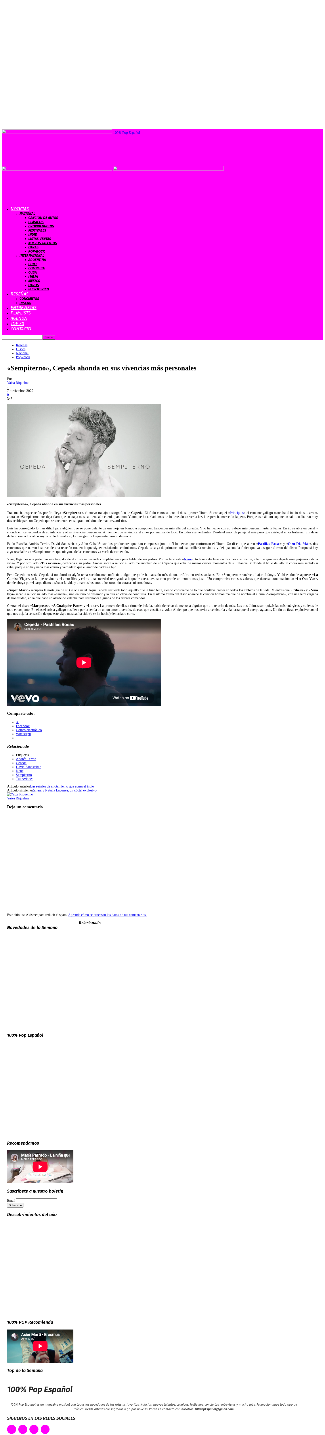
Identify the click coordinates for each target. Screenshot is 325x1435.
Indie (32, 234)
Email (11, 1200)
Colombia (36, 268)
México (34, 281)
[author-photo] (20, 794)
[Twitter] (22, 1429)
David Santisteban (28, 767)
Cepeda (21, 763)
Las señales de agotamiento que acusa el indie (62, 786)
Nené (19, 771)
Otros (33, 285)
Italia (33, 276)
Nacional (27, 213)
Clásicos (36, 222)
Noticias (20, 208)
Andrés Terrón (26, 759)
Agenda (19, 318)
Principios (237, 513)
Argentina (37, 260)
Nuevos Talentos (42, 243)
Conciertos (29, 299)
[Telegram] (45, 1429)
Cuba (32, 272)
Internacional (31, 255)
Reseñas (20, 294)
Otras (33, 247)
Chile (32, 264)
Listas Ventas (39, 239)
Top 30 (17, 323)
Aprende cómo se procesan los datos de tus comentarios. (107, 915)
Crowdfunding (41, 226)
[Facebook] (11, 1429)
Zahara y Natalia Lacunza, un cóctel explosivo (64, 790)
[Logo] (57, 169)
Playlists (21, 313)
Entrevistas (23, 307)
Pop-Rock (36, 251)
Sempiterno (24, 775)
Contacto (21, 328)
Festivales (37, 230)
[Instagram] (33, 1429)
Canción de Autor (43, 218)
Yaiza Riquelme (18, 383)
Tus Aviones (24, 779)
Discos (25, 303)
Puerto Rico (38, 289)
